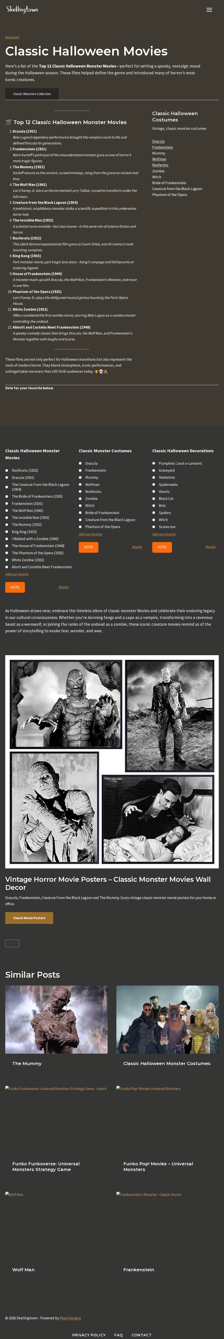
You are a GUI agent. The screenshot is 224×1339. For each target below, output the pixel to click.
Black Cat (166, 498)
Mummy (91, 477)
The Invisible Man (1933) (30, 517)
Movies (12, 943)
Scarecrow (167, 526)
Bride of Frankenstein (102, 512)
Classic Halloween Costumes (175, 117)
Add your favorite (17, 574)
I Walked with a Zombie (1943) (35, 538)
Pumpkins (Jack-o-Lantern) (180, 463)
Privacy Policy (89, 1335)
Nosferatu (160, 165)
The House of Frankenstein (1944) (38, 545)
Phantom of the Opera (102, 526)
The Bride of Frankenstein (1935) (37, 496)
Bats (162, 505)
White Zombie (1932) (28, 560)
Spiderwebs (168, 484)
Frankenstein (162, 147)
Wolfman (159, 159)
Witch (89, 505)
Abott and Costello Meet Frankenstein (42, 567)
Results (63, 587)
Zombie (91, 498)
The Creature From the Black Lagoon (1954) (40, 487)
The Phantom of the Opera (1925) (38, 553)
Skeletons (167, 477)
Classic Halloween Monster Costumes (166, 1063)
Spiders (165, 512)
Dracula (158, 141)
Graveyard (167, 470)
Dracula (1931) (23, 477)
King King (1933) (24, 531)
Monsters (12, 37)
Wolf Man (23, 1269)
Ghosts (164, 491)
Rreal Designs (70, 1318)
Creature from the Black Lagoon (110, 519)
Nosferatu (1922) (25, 470)
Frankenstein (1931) (27, 503)
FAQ (118, 1335)
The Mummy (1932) (27, 524)
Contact (142, 1335)
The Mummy (27, 1063)
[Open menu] (211, 9)
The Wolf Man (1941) (27, 510)
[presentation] (56, 1020)
